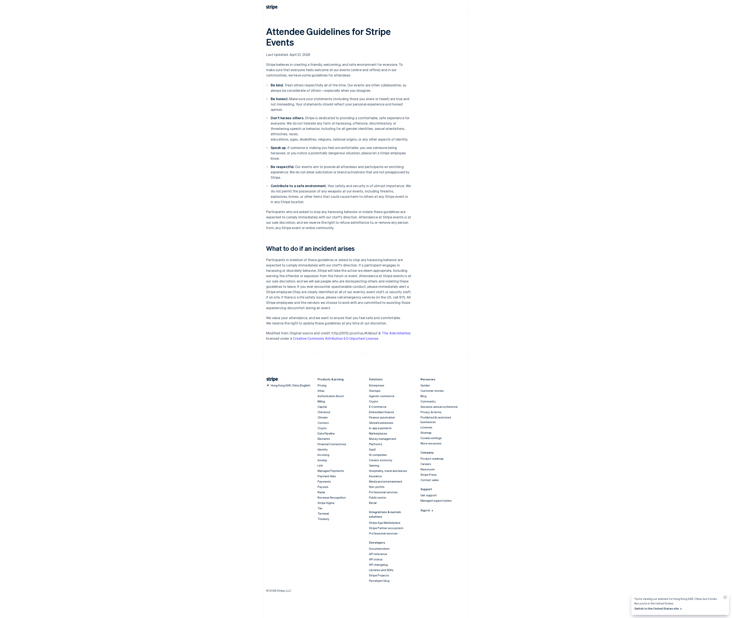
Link (320, 465)
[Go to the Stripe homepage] (270, 379)
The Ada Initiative (396, 333)
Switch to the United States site (656, 608)
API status (376, 559)
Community (428, 401)
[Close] (724, 598)
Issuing (322, 460)
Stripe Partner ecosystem (386, 528)
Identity (323, 449)
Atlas (321, 391)
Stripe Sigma (326, 503)
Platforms (375, 444)
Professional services (383, 492)
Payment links (327, 476)
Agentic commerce (381, 396)
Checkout (324, 412)
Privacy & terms (431, 412)
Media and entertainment (385, 481)
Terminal (323, 513)
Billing (321, 401)
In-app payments (380, 428)
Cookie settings (431, 438)
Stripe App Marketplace (384, 523)
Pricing (322, 385)
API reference (378, 554)
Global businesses (381, 423)
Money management (382, 439)
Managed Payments (331, 471)
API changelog (378, 564)
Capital (322, 407)
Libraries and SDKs (381, 570)
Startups (375, 391)
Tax (320, 508)
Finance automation (382, 417)
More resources (431, 443)
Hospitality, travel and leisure (388, 471)
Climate (323, 417)
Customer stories (432, 391)
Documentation (379, 548)
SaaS (372, 449)
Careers (426, 464)
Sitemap (426, 433)
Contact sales (430, 480)
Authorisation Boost (331, 396)
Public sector (377, 497)
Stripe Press (429, 474)
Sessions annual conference (439, 407)
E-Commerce (377, 407)
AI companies (378, 455)
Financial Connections (332, 444)
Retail (372, 503)
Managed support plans (436, 500)
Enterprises (376, 385)
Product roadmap (432, 458)
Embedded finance (381, 412)
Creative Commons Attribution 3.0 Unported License (335, 338)
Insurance (375, 476)
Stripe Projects (379, 575)
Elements (324, 439)
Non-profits (376, 487)
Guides (425, 385)
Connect (323, 423)
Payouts (323, 487)
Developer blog (379, 581)
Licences (427, 427)
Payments (324, 481)
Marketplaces (378, 433)
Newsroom (428, 469)
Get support (429, 495)
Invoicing (323, 455)
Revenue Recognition (332, 497)
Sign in (425, 510)
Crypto (322, 428)
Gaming (374, 465)
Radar (321, 492)
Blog (423, 396)
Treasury (324, 519)
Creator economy (380, 460)
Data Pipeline (326, 433)
